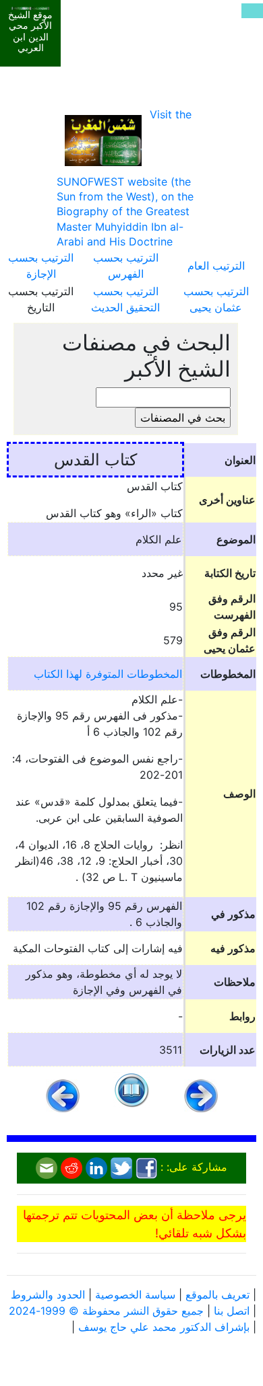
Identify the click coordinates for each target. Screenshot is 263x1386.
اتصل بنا (232, 1310)
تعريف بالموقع (217, 1294)
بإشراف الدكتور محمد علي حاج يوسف (164, 1327)
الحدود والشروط (48, 1294)
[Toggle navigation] (252, 10)
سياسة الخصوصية (135, 1294)
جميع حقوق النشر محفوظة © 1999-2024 (106, 1310)
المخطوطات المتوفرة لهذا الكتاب (108, 674)
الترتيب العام (216, 265)
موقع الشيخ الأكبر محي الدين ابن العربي (30, 31)
